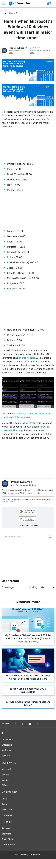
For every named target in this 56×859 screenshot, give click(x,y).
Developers (7, 739)
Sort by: (33, 587)
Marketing (7, 750)
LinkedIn (37, 724)
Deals (4, 798)
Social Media (8, 839)
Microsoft (13, 13)
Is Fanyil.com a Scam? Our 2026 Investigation (28, 690)
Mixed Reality (8, 844)
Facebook (15, 724)
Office (5, 785)
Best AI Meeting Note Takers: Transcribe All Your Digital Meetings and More (28, 677)
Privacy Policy (21, 855)
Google (5, 780)
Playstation (7, 815)
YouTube (30, 724)
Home (4, 13)
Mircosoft (6, 769)
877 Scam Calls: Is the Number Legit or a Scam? (28, 704)
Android (5, 774)
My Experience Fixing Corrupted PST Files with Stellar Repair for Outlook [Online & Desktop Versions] (28, 638)
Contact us (36, 855)
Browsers (6, 834)
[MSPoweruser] (20, 3)
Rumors (5, 804)
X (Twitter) (22, 724)
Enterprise (7, 745)
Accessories (8, 809)
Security (6, 755)
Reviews (6, 828)
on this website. (27, 358)
